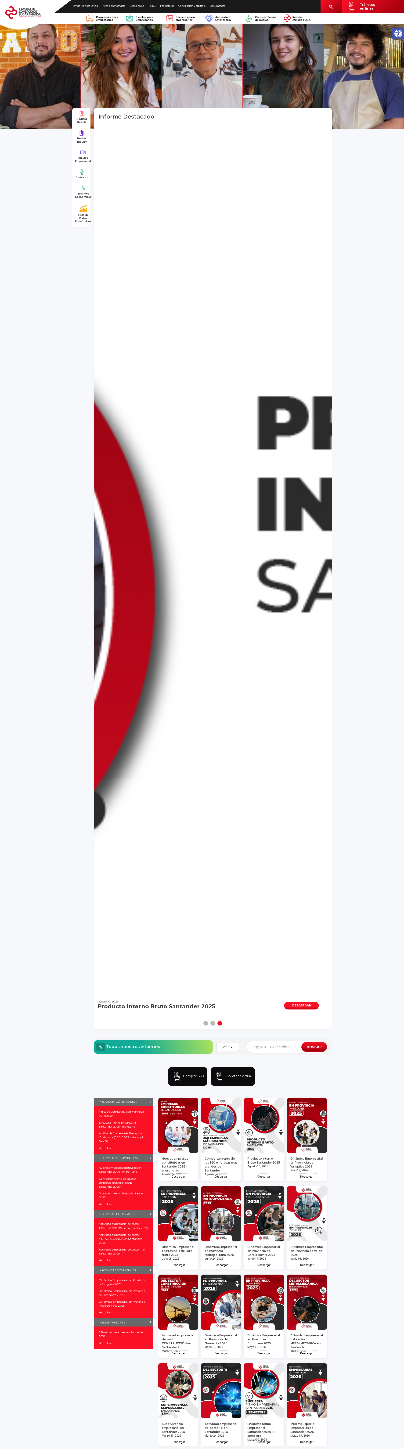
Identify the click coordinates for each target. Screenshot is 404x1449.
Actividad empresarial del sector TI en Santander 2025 (122, 1251)
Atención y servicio (114, 5)
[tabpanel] (213, 569)
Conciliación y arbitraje (191, 5)
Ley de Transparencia (85, 5)
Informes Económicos (83, 195)
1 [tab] (205, 1023)
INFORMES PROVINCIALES (117, 1270)
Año (227, 1047)
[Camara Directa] (28, 15)
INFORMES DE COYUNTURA (118, 1158)
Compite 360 (193, 1076)
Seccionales (137, 5)
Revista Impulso (81, 140)
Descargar (178, 1176)
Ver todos (105, 1148)
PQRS (151, 5)
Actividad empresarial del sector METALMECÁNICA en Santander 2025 (120, 1238)
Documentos (217, 5)
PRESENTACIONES (112, 1322)
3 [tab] (219, 1023)
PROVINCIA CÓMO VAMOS (118, 1101)
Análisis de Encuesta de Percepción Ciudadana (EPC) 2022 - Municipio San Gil (121, 1137)
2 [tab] (212, 1023)
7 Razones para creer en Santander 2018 (121, 1334)
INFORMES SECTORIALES (116, 1214)
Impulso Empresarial (83, 159)
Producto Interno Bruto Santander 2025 (121, 1195)
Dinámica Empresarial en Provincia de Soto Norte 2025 (122, 1293)
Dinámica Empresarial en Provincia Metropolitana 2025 (122, 1303)
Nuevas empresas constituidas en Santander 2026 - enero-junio (120, 1169)
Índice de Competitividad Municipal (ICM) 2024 (121, 1113)
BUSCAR (314, 1047)
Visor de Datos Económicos (83, 218)
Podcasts (82, 177)
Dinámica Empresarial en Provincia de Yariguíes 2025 (122, 1282)
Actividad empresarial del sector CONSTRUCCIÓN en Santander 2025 (123, 1225)
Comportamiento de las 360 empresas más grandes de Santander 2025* (117, 1182)
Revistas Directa (81, 120)
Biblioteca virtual (238, 1076)
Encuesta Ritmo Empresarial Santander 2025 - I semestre (118, 1124)
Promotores (167, 5)
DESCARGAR (301, 1005)
